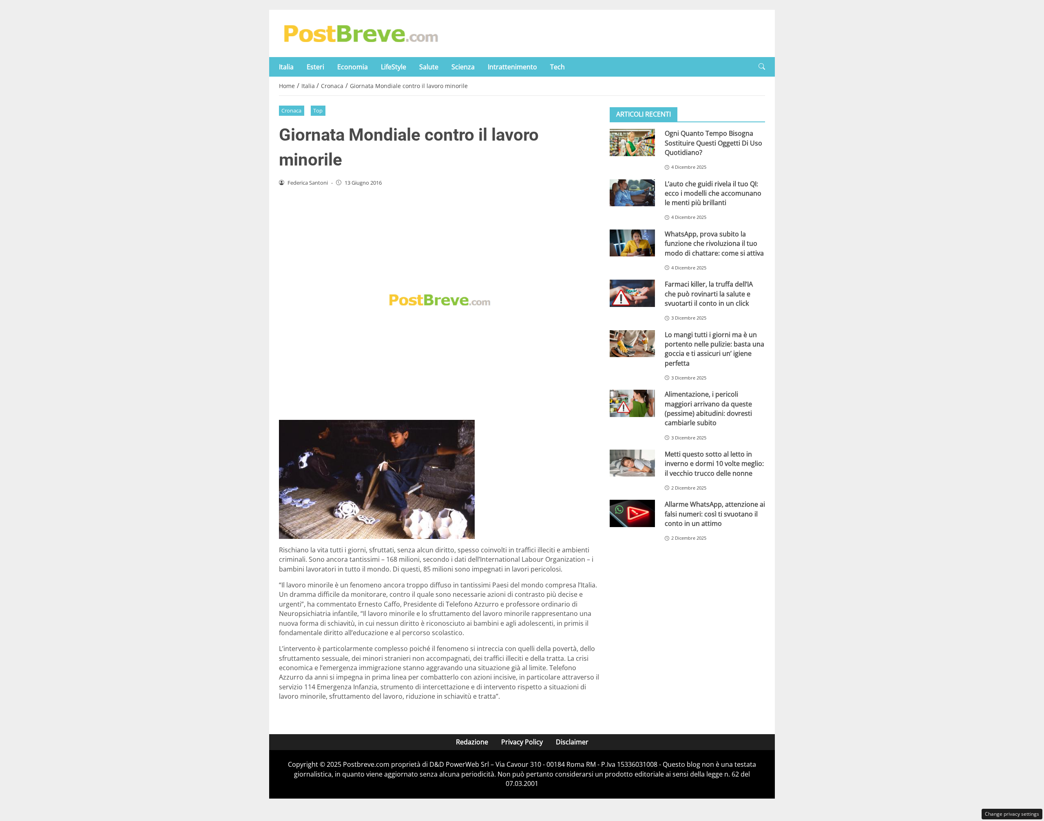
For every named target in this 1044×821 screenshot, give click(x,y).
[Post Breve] (360, 32)
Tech (557, 66)
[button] (762, 66)
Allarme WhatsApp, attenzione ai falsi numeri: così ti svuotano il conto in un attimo (715, 514)
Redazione (472, 741)
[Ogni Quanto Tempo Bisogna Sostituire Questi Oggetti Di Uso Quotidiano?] (632, 142)
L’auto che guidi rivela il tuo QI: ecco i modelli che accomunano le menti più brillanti (713, 193)
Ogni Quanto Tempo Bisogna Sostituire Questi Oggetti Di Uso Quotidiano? (713, 143)
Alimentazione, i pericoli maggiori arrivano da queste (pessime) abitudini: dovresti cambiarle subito (708, 408)
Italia (286, 66)
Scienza (463, 66)
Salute (428, 66)
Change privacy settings (1012, 813)
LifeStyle (393, 66)
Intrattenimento (512, 66)
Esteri (315, 66)
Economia (352, 66)
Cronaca (291, 110)
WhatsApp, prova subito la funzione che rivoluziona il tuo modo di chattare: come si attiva (714, 244)
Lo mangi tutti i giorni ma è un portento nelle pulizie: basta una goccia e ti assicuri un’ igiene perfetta (714, 348)
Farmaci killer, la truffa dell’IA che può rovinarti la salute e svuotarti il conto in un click (709, 294)
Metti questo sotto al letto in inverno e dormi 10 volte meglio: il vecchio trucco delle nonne (714, 464)
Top (318, 110)
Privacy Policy (522, 741)
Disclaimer (572, 741)
